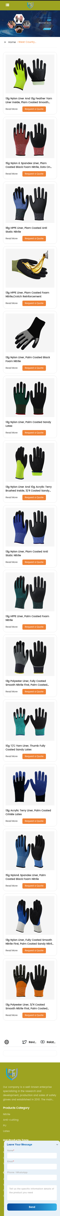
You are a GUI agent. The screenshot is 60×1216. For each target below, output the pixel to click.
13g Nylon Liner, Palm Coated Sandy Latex (28, 424)
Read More (12, 109)
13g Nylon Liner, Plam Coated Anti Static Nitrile (27, 553)
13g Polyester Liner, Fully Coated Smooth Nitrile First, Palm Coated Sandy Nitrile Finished (26, 685)
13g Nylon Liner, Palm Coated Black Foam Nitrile (28, 359)
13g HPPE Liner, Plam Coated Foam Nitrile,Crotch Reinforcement (27, 295)
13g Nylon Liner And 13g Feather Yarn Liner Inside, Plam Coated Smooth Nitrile (29, 102)
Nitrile (6, 1114)
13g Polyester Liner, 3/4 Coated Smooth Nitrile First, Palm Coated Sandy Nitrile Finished (26, 1008)
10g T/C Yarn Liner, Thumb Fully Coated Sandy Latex (25, 748)
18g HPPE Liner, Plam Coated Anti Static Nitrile (26, 230)
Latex (6, 1131)
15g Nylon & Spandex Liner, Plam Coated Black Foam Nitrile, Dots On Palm (28, 167)
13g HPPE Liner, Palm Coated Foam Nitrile (27, 618)
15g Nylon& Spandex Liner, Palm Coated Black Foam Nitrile (26, 877)
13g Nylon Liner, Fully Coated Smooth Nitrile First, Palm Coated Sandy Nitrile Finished (30, 944)
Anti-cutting (11, 1120)
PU (4, 1125)
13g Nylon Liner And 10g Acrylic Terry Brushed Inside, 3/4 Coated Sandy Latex (29, 491)
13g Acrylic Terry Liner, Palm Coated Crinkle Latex (28, 812)
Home (12, 42)
